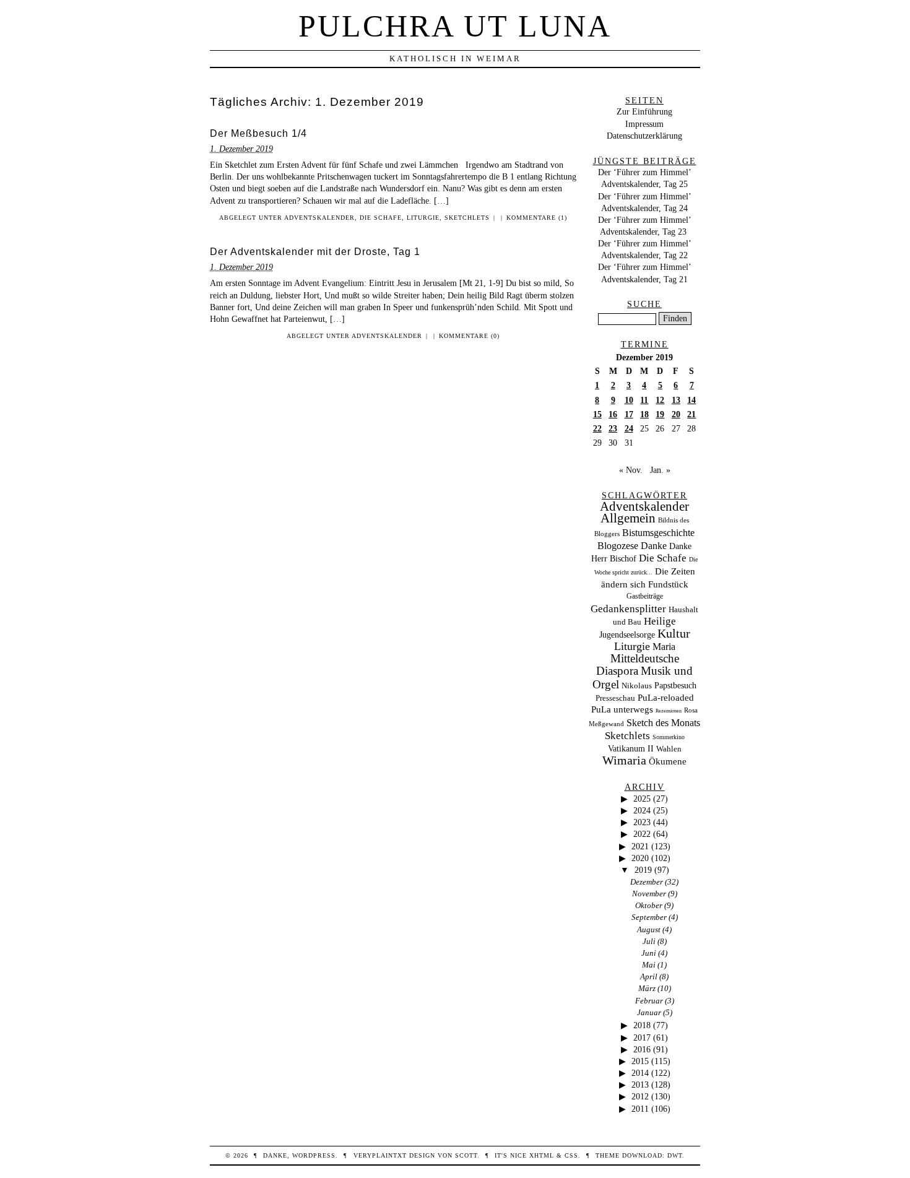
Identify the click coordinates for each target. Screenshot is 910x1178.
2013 (640, 1084)
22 (597, 428)
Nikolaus (637, 686)
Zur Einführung (644, 111)
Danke (654, 545)
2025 (642, 798)
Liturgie (423, 217)
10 (629, 400)
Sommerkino (668, 737)
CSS (571, 1155)
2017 (642, 1037)
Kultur (673, 633)
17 (629, 414)
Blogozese (617, 545)
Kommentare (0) (469, 335)
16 (613, 414)
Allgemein (628, 518)
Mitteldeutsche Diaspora (637, 664)
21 (691, 414)
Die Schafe (381, 217)
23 (613, 428)
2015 (640, 1061)
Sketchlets (467, 217)
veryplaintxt (380, 1155)
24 (629, 428)
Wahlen (669, 748)
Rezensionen (669, 711)
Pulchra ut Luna (455, 26)
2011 (640, 1109)
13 (676, 400)
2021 (640, 846)
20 (676, 414)
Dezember (646, 881)
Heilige (660, 621)
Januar (649, 1012)
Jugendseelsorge (627, 634)
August (649, 929)
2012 (640, 1096)
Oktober (648, 905)
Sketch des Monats (663, 722)
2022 (642, 834)
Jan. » (660, 470)
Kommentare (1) (536, 217)
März (647, 988)
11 (644, 400)
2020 (640, 858)
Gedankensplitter (628, 609)
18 (644, 414)
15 (597, 414)
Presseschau (615, 698)
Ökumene (668, 761)
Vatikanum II (631, 748)
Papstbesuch (675, 685)
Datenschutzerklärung (644, 136)
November (649, 893)
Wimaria (624, 760)
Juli (649, 941)
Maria (663, 646)
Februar (649, 1000)
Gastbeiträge (644, 596)
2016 (642, 1049)
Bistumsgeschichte (658, 533)
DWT (674, 1155)
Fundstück (668, 584)
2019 (643, 870)
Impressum (644, 124)
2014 (640, 1073)
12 (660, 400)
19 (660, 414)
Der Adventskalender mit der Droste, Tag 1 (315, 251)
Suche (644, 304)
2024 (642, 810)
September (649, 917)
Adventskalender (319, 217)
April (648, 976)
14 (691, 400)
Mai (649, 964)
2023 (642, 822)
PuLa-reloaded (666, 698)
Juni (648, 953)
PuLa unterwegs (622, 709)
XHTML (541, 1155)
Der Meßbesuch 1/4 (258, 133)
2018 (642, 1025)
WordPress (314, 1155)
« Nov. (631, 470)
